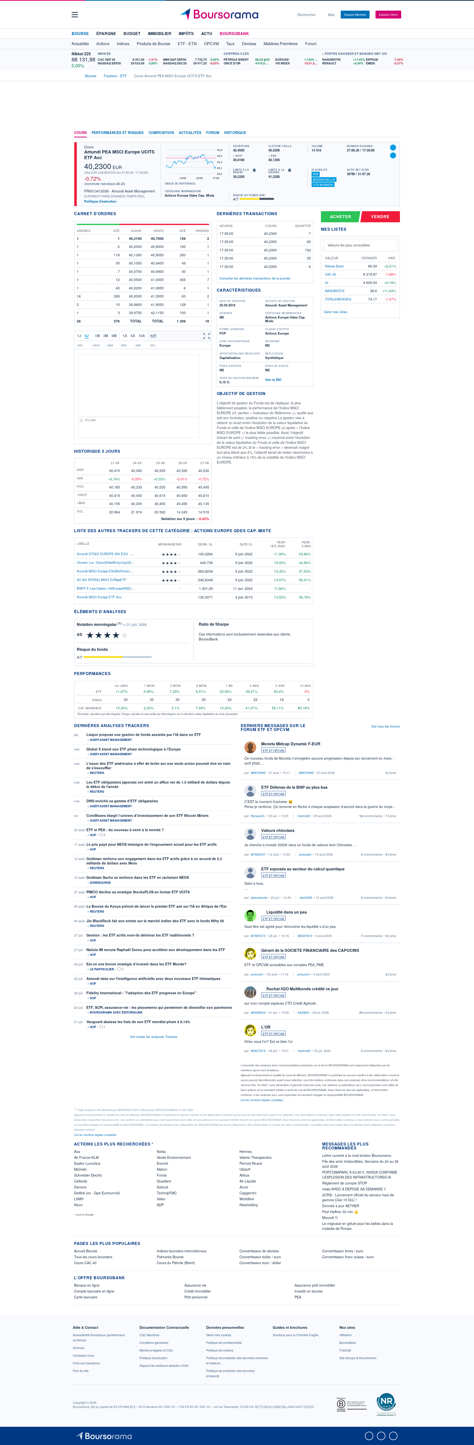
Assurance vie (195, 1285)
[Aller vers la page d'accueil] (235, 14)
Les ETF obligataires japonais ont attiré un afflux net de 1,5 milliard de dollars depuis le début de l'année (158, 784)
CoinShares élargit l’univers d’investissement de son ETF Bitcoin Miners (147, 815)
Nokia (161, 1151)
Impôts (186, 33)
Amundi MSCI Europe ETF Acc (99, 597)
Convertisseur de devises (259, 1250)
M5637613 (305, 936)
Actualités (190, 133)
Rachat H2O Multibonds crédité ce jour (302, 989)
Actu (206, 33)
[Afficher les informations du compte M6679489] (250, 747)
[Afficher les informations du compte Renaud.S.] (250, 791)
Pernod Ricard (250, 1163)
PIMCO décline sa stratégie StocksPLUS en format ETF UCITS (138, 891)
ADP (160, 1204)
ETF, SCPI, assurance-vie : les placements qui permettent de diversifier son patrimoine (159, 1007)
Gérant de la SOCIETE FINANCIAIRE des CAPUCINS (310, 950)
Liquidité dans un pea (286, 912)
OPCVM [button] (211, 43)
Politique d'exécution (100, 201)
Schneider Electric (88, 1175)
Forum (310, 43)
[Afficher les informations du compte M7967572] (250, 915)
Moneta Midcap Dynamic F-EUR (290, 744)
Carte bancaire (85, 1297)
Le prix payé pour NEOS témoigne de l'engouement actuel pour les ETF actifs (151, 844)
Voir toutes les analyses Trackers (154, 1036)
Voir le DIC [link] (273, 379)
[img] (179, 554)
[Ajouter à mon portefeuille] (393, 147)
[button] (74, 15)
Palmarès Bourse (170, 1256)
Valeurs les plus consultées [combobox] (349, 245)
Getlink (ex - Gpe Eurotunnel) (97, 1192)
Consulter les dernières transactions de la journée (254, 278)
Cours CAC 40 (85, 1262)
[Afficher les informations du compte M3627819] (250, 1030)
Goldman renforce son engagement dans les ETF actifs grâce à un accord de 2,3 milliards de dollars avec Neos (154, 860)
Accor (243, 1186)
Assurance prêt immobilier (315, 1285)
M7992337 (258, 854)
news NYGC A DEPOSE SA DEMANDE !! (354, 1188)
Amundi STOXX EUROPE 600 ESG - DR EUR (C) (112, 553)
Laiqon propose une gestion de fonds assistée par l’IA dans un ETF (143, 734)
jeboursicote (259, 897)
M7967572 (258, 936)
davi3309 (306, 897)
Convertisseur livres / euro (342, 1250)
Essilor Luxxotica (87, 1163)
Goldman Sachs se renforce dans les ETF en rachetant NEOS (137, 877)
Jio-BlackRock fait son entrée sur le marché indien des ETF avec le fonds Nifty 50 (155, 920)
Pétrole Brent (334, 266)
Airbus (244, 1175)
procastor (305, 854)
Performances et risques (118, 133)
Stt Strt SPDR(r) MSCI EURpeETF (101, 579)
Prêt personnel (195, 1297)
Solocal (162, 1186)
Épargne (106, 33)
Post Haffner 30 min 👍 (340, 1211)
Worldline (246, 1198)
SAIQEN (303, 1012)
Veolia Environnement (174, 1157)
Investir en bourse (309, 1291)
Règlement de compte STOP (344, 1183)
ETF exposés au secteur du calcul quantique (303, 869)
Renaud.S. (258, 816)
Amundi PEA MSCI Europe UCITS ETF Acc (119, 155)
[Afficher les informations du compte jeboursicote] (250, 872)
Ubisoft (244, 1169)
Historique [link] (235, 133)
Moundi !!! (330, 1217)
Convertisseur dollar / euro (260, 1256)
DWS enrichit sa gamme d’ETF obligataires (122, 800)
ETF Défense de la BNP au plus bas (294, 787)
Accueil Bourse (85, 1250)
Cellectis (80, 1181)
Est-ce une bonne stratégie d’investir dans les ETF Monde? (136, 963)
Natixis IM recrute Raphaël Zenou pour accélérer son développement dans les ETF (155, 949)
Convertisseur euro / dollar (260, 1262)
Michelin (80, 1169)
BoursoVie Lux (324, 179)
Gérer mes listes (335, 311)
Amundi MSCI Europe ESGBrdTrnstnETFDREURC (113, 571)
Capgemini (247, 1192)
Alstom (162, 1169)
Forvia (162, 1175)
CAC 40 (330, 274)
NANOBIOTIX (335, 290)
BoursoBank (234, 33)
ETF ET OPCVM (273, 750)
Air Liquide (247, 1181)
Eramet (162, 1163)
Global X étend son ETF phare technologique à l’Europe (133, 749)
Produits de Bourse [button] (153, 43)
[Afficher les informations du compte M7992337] (250, 834)
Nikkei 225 (81, 53)
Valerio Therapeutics (255, 1157)
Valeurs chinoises (278, 830)
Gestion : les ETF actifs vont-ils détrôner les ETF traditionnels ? (140, 935)
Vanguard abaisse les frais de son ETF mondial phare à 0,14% (138, 1021)
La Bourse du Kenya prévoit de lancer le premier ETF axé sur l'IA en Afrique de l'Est (156, 906)
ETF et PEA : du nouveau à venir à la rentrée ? (125, 829)
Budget (131, 33)
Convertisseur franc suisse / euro (348, 1256)
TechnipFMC (167, 1192)
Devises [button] (249, 43)
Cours (80, 133)
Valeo (161, 1198)
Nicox (78, 1204)
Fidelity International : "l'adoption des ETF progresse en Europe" (141, 992)
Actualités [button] (80, 43)
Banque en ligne (86, 1285)
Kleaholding (248, 1204)
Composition (161, 133)
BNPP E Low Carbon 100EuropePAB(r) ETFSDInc (112, 588)
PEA (315, 174)
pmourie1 (257, 974)
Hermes (245, 1151)
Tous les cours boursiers (93, 1256)
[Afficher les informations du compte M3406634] (250, 992)
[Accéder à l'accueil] (76, 75)
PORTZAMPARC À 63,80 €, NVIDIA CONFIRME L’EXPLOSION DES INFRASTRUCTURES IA (359, 1175)
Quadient (164, 1181)
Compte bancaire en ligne (94, 1291)
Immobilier (159, 33)
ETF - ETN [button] (187, 43)
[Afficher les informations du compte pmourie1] (250, 954)
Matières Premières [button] (281, 43)
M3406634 (258, 1012)
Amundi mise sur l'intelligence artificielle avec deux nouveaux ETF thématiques (153, 978)
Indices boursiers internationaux (182, 1250)
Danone (80, 1186)
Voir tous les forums (385, 726)
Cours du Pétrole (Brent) (176, 1262)
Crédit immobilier (197, 1291)
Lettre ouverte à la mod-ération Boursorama (356, 1155)
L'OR (266, 1027)
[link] (78, 1348)
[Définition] (254, 170)
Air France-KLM (86, 1157)
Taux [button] (230, 43)
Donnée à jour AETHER (340, 1205)
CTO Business (323, 185)
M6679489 (258, 772)
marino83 (303, 816)
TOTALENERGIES (338, 299)
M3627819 (258, 1050)
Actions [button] (102, 43)
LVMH (78, 1198)
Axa (77, 1151)
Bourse (80, 33)
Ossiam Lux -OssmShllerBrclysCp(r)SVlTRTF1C (111, 562)
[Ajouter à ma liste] (393, 155)
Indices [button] (123, 43)
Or (326, 282)
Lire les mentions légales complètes (262, 1100)
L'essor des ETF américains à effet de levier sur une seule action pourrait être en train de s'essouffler (158, 765)
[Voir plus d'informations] (129, 611)
